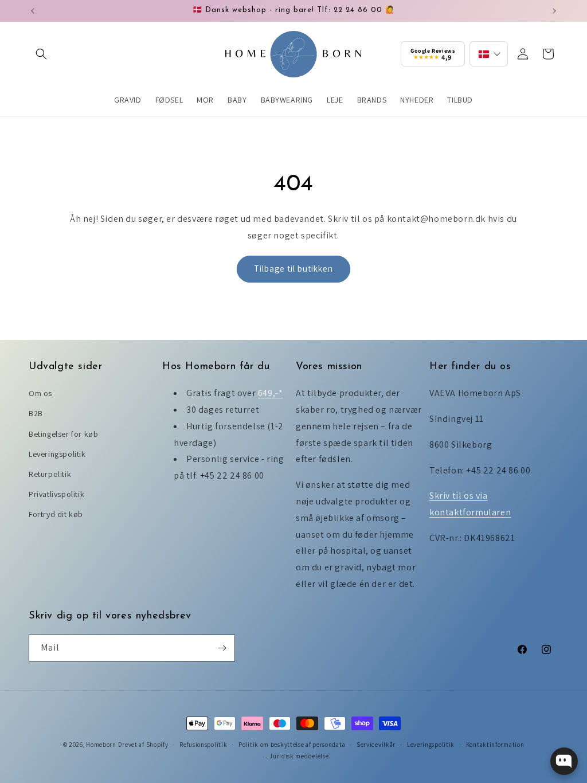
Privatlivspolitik (56, 494)
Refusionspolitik (203, 745)
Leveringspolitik (57, 454)
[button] (41, 53)
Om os (40, 393)
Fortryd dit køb (56, 514)
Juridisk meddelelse (298, 756)
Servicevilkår (376, 745)
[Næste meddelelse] (554, 11)
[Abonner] (221, 648)
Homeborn (101, 745)
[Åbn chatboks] (564, 761)
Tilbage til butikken (293, 268)
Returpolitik (50, 474)
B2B (36, 413)
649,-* (270, 393)
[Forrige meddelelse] (32, 11)
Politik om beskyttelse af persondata (291, 745)
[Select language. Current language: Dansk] (488, 53)
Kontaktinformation (495, 745)
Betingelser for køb (63, 434)
